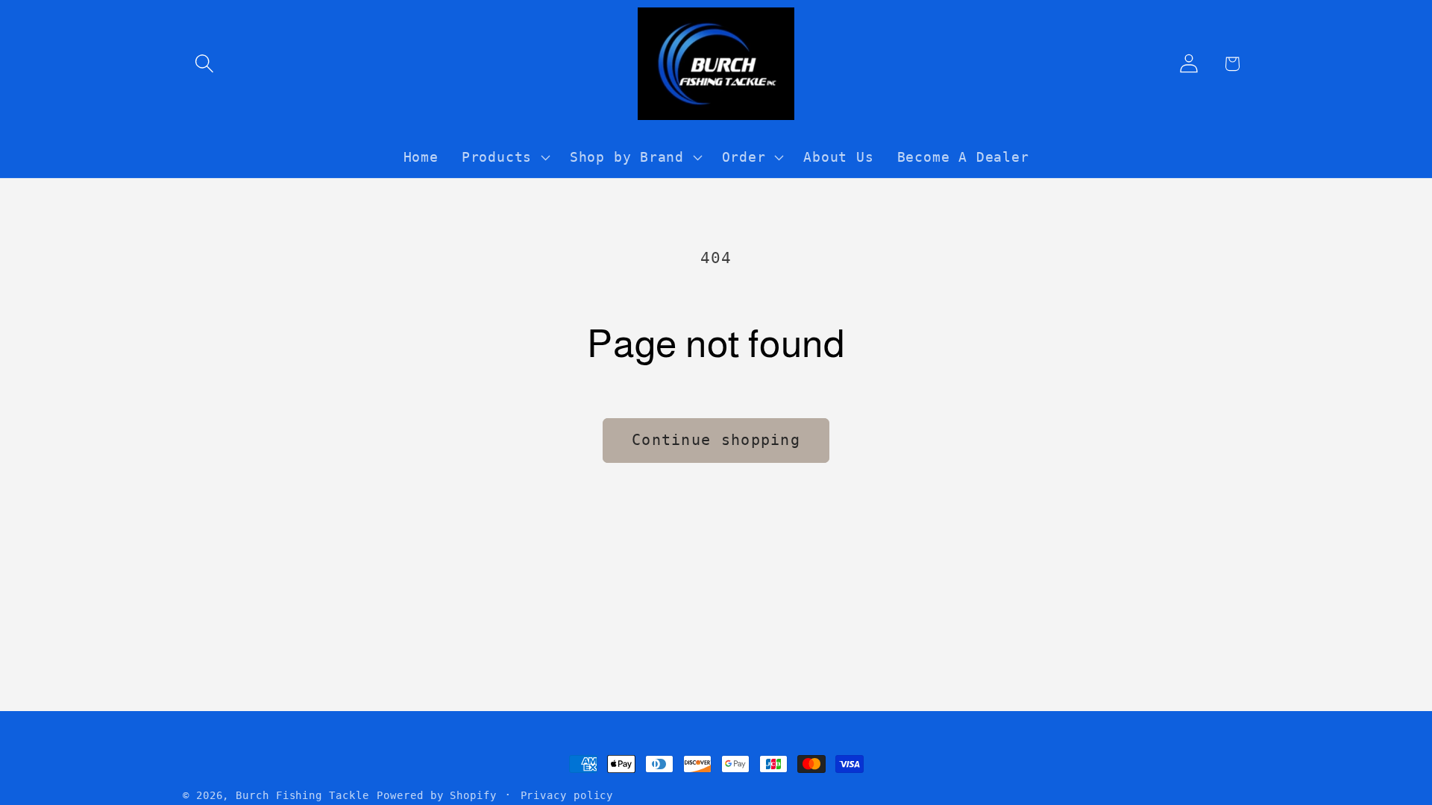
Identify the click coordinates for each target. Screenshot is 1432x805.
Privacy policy (567, 795)
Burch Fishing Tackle (302, 795)
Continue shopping (716, 440)
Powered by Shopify (436, 795)
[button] (204, 63)
